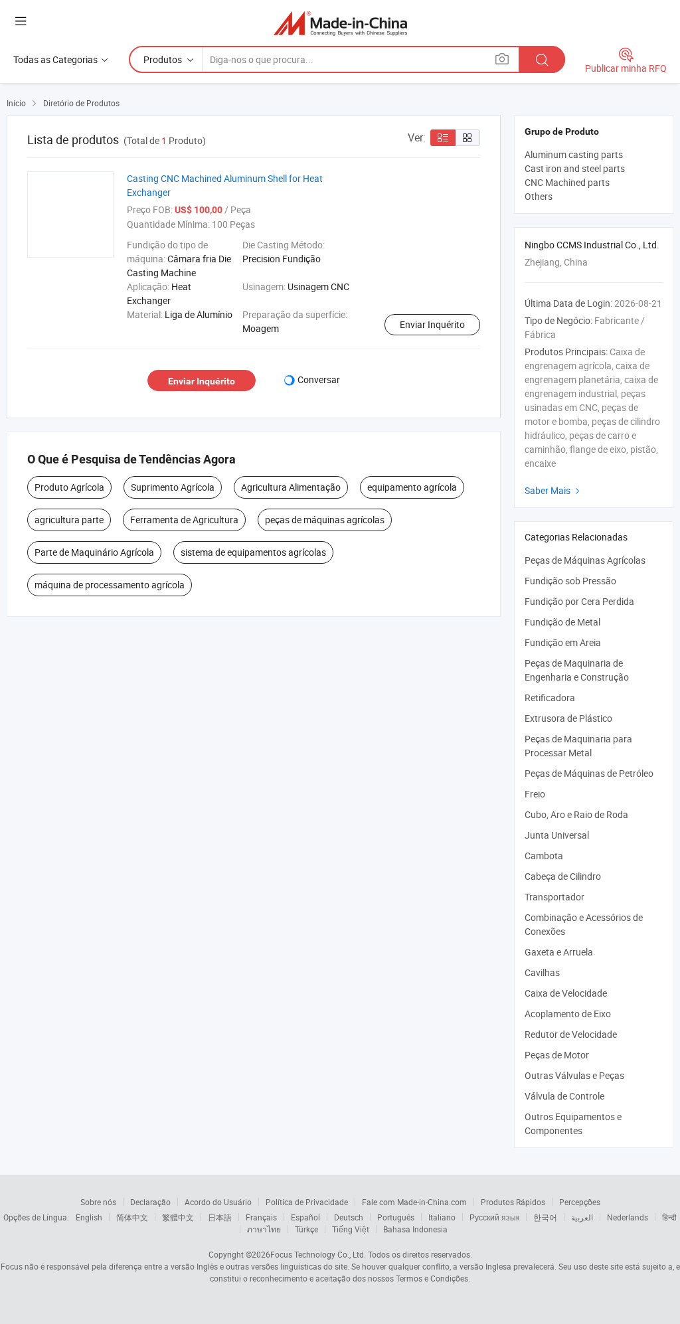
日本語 (220, 1217)
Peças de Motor (557, 1054)
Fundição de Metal (562, 622)
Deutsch (348, 1217)
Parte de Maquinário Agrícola (94, 552)
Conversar (319, 379)
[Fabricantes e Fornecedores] (340, 23)
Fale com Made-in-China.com (414, 1202)
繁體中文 (178, 1217)
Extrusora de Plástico (568, 718)
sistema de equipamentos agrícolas (253, 552)
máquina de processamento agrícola (110, 584)
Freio (535, 793)
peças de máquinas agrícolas (324, 519)
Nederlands (627, 1217)
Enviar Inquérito (432, 324)
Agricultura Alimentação (291, 487)
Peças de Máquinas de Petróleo (589, 773)
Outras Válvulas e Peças (574, 1075)
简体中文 (132, 1217)
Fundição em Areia (563, 642)
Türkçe (306, 1229)
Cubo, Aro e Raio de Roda (576, 814)
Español (305, 1217)
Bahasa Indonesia (415, 1229)
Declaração (150, 1202)
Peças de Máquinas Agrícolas (585, 560)
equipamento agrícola (412, 487)
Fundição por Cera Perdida (579, 601)
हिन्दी (669, 1217)
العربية (582, 1217)
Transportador (554, 896)
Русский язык (494, 1217)
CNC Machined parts (567, 182)
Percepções (579, 1202)
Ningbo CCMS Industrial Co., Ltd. (592, 244)
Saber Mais (554, 490)
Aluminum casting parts (574, 154)
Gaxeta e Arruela (559, 952)
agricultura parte (69, 519)
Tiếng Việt (350, 1229)
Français (261, 1217)
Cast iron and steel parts (575, 168)
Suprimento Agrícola (172, 487)
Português (395, 1217)
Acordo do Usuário (218, 1202)
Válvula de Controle (564, 1096)
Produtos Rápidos (513, 1202)
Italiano (442, 1217)
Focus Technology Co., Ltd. (318, 1254)
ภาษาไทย (264, 1229)
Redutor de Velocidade (571, 1034)
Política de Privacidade (307, 1202)
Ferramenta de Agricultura (184, 519)
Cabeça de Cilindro (563, 876)
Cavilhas (542, 972)
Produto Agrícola (69, 487)
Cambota (544, 855)
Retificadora (550, 697)
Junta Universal (557, 835)
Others (538, 196)
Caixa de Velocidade (566, 993)
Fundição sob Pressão (570, 580)
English (89, 1217)
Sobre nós (98, 1202)
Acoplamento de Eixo (568, 1013)
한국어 (545, 1217)
